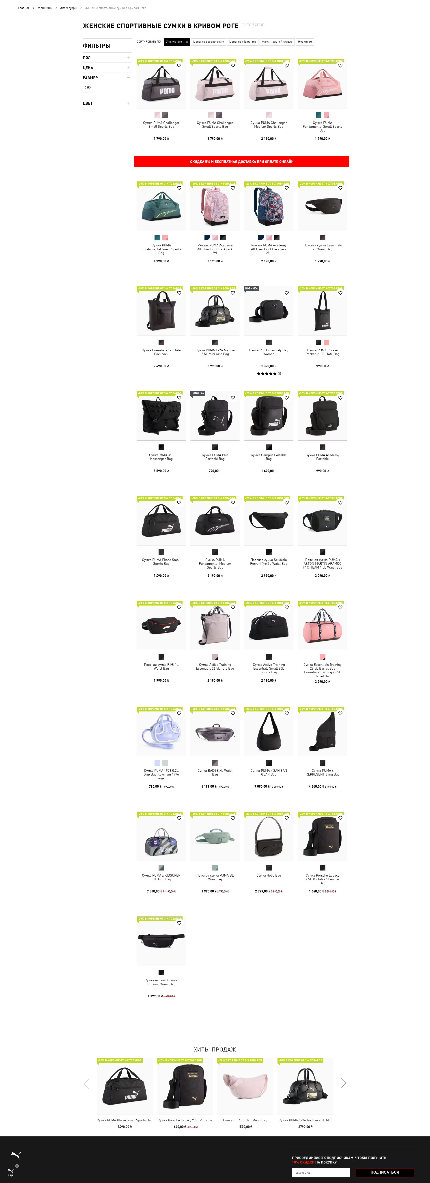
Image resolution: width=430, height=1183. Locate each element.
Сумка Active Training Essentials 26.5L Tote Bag (215, 666)
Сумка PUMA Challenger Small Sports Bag (161, 124)
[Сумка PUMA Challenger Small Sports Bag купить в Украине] (161, 83)
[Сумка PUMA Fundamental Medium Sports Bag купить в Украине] (215, 520)
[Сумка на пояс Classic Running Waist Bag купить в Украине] (161, 941)
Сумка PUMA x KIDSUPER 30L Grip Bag (161, 877)
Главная (24, 8)
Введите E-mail (303, 1172)
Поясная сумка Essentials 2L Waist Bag (322, 247)
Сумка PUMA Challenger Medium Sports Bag (269, 124)
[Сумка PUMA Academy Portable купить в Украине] (322, 415)
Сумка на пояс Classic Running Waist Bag (161, 982)
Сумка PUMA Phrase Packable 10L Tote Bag (323, 352)
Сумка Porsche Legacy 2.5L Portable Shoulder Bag (322, 879)
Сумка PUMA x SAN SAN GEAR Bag (269, 772)
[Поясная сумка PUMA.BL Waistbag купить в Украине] (215, 836)
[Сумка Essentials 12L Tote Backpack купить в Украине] (161, 311)
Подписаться (385, 1172)
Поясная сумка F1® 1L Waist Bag (161, 666)
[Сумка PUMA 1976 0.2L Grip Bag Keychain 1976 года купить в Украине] (161, 731)
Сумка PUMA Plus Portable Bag (215, 457)
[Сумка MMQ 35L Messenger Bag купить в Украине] (161, 415)
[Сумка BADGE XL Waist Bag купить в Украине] (215, 731)
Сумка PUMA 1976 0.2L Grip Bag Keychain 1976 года (161, 774)
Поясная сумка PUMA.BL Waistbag (215, 877)
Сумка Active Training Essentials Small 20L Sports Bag (269, 668)
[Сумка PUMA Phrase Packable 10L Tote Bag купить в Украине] (322, 311)
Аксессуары (68, 8)
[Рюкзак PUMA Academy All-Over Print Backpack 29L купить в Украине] (215, 206)
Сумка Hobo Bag (268, 875)
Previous (87, 1084)
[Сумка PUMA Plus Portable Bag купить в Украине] (215, 415)
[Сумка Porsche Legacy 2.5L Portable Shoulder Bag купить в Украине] (322, 836)
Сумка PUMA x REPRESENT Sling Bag (323, 772)
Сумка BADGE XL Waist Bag (215, 772)
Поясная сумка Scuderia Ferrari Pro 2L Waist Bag (268, 561)
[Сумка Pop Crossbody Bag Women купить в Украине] (268, 311)
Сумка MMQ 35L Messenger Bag (161, 457)
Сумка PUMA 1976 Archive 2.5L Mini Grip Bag (215, 352)
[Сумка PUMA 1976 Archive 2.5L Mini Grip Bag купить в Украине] (215, 311)
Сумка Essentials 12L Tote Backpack (161, 352)
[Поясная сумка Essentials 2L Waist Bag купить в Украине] (322, 206)
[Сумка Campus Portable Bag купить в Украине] (268, 415)
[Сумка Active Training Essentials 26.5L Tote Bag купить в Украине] (215, 625)
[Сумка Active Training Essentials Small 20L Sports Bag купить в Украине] (268, 625)
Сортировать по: (149, 41)
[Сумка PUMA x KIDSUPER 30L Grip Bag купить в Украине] (161, 836)
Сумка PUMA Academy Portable (322, 457)
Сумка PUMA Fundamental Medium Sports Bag (215, 563)
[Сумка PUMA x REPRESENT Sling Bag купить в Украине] (322, 731)
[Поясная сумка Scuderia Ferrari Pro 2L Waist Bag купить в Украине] (268, 520)
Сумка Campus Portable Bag (269, 457)
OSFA (88, 87)
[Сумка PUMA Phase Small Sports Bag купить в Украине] (161, 520)
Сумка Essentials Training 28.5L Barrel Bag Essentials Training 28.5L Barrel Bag (322, 670)
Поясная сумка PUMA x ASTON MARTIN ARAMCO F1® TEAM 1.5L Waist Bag (322, 563)
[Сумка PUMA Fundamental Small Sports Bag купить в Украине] (322, 83)
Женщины (45, 8)
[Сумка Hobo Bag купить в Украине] (268, 836)
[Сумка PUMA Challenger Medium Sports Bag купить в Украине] (268, 83)
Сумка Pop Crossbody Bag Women (268, 352)
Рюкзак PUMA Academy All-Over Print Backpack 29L (215, 249)
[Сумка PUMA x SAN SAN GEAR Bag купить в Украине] (268, 731)
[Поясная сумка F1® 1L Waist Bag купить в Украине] (161, 625)
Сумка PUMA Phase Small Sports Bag (161, 561)
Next (343, 1084)
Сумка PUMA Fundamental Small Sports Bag (322, 126)
